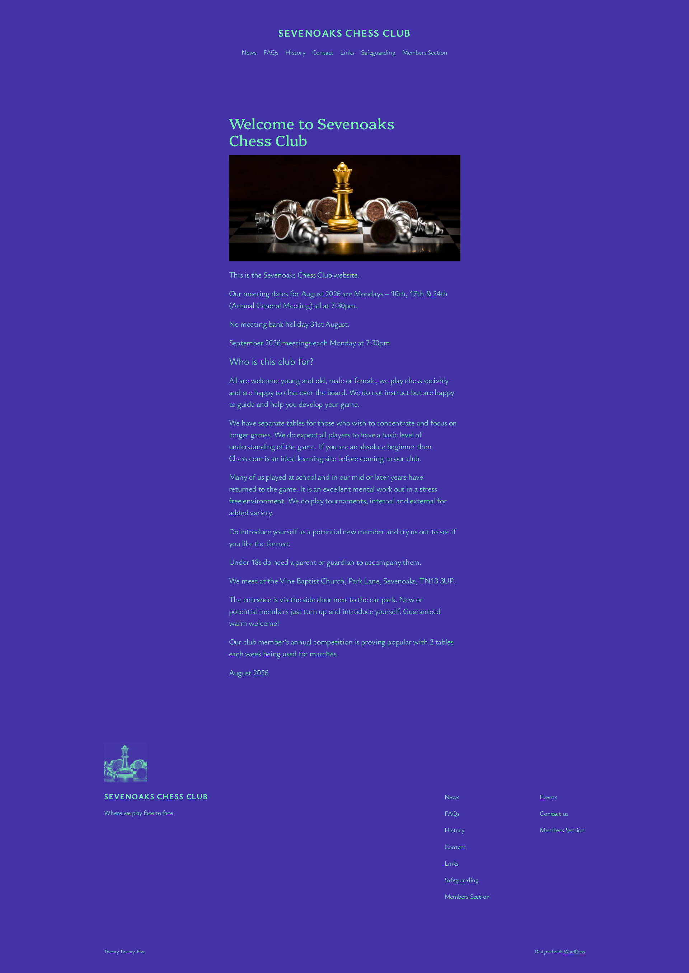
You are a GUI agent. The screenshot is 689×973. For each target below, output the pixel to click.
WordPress (574, 951)
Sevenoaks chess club (344, 32)
